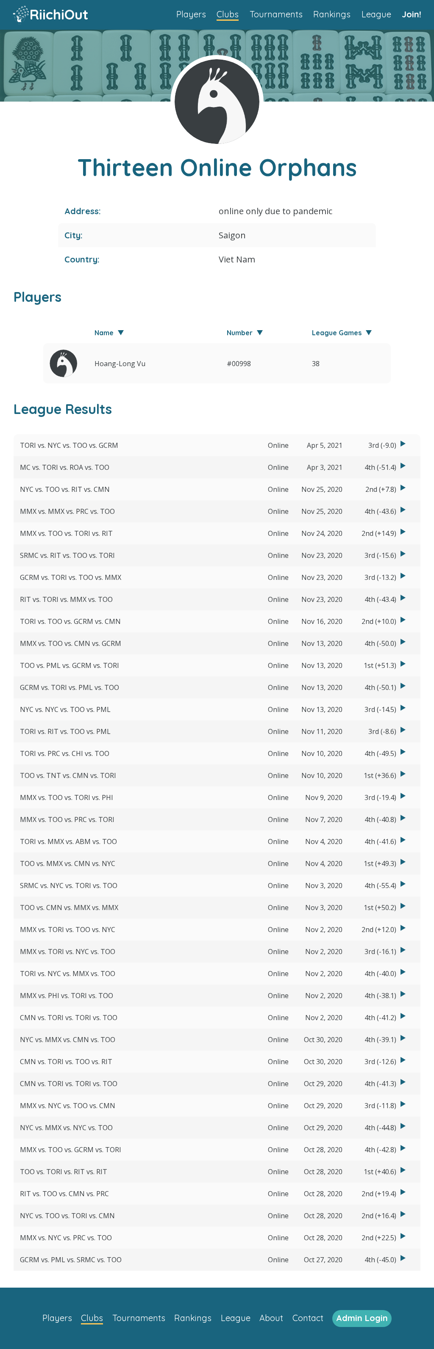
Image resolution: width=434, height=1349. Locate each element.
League (376, 14)
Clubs (228, 14)
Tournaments (276, 14)
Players (191, 14)
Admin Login (362, 1318)
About (271, 1318)
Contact (307, 1318)
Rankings (332, 14)
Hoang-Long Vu (120, 363)
